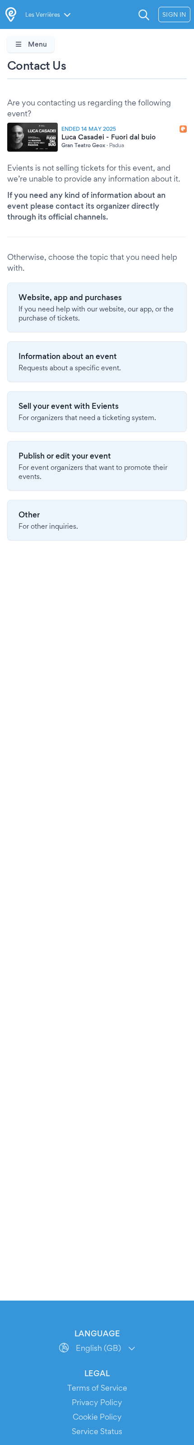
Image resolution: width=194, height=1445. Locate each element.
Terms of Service (97, 1387)
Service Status (97, 1431)
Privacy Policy (97, 1402)
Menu (36, 44)
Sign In (174, 14)
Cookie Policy (97, 1416)
